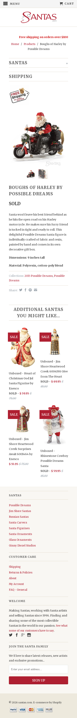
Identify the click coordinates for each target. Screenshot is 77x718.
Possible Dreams (20, 505)
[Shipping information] (37, 96)
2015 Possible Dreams (38, 276)
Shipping (15, 566)
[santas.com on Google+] (23, 635)
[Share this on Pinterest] (30, 289)
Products (29, 44)
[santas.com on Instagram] (29, 635)
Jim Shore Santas (20, 511)
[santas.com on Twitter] (10, 635)
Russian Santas (19, 517)
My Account (16, 584)
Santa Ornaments (20, 534)
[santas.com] (38, 17)
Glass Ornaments (20, 540)
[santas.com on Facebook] (17, 635)
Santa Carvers (18, 522)
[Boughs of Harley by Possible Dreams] (38, 136)
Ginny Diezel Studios (22, 545)
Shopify (57, 702)
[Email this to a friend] (35, 289)
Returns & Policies (20, 572)
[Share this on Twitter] (20, 289)
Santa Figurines (19, 528)
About (12, 578)
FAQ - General (18, 589)
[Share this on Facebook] (25, 289)
